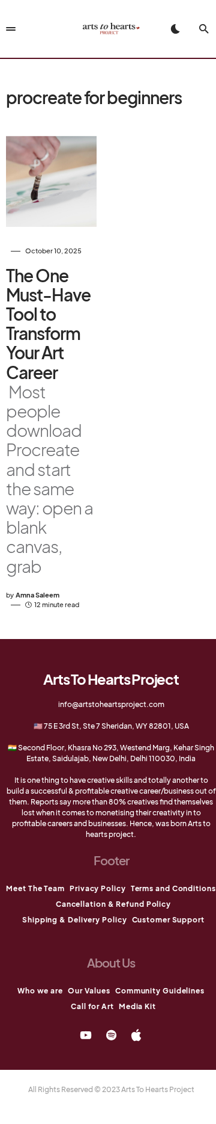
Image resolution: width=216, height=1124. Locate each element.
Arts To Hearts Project (111, 679)
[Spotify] (111, 1035)
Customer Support (168, 919)
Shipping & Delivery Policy (74, 919)
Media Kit (137, 1006)
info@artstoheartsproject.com (111, 704)
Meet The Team (35, 888)
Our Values (89, 990)
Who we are (40, 990)
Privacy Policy (98, 888)
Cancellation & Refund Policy (113, 904)
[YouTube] (86, 1035)
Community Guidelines (160, 990)
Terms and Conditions (173, 888)
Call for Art (92, 1006)
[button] (175, 29)
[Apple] (136, 1035)
